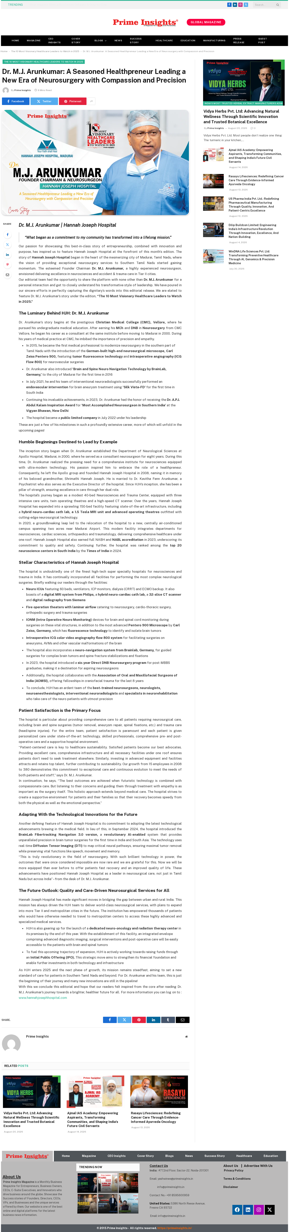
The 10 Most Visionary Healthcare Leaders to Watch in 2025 (45, 51)
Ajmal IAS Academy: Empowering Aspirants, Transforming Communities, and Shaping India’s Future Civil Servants (92, 1119)
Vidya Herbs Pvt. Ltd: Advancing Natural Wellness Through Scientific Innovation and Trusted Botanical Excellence (31, 1119)
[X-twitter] (270, 1210)
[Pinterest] (7, 265)
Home (15, 40)
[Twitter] (7, 244)
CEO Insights (54, 40)
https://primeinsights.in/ (174, 1228)
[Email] (7, 275)
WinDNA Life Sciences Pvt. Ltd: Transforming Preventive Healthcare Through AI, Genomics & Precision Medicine (253, 257)
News (118, 40)
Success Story (136, 40)
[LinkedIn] (7, 255)
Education (188, 40)
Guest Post (262, 40)
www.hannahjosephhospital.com (43, 998)
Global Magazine (206, 22)
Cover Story (76, 40)
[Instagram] (259, 1210)
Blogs (99, 40)
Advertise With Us (258, 1166)
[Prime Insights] (93, 22)
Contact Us (159, 1166)
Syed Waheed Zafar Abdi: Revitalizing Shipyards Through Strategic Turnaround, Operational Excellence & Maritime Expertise (73, 4)
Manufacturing (214, 40)
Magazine (33, 40)
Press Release (239, 40)
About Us (230, 1166)
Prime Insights (22, 90)
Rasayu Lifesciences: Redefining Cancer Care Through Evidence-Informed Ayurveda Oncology (156, 1117)
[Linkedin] (248, 1210)
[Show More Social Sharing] (91, 101)
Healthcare (164, 40)
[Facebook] (7, 234)
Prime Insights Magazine (18, 1181)
